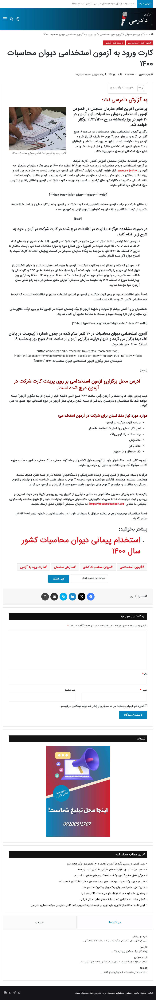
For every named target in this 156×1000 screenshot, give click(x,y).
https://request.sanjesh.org (106, 504)
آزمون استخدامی (131, 567)
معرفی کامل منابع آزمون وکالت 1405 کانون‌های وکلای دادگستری (102, 4)
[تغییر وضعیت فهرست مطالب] (139, 88)
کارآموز (143, 947)
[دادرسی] (135, 18)
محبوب (39, 922)
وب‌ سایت (70, 690)
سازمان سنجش (64, 567)
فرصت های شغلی (114, 43)
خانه (148, 34)
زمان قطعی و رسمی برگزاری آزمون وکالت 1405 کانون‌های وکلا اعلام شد (106, 864)
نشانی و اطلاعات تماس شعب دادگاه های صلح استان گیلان (112, 899)
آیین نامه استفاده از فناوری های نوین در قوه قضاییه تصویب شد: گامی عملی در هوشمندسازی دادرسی (88, 905)
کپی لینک (58, 579)
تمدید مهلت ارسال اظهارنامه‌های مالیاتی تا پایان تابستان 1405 (111, 870)
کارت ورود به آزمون (32, 567)
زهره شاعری (144, 74)
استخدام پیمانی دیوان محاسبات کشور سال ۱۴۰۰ (81, 545)
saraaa (143, 968)
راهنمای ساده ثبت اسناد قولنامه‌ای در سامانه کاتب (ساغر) (113, 893)
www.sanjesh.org (129, 171)
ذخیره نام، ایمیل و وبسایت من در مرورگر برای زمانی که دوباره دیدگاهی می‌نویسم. (102, 706)
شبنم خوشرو (140, 957)
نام (144, 674)
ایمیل (143, 690)
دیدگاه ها (115, 922)
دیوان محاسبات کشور (97, 567)
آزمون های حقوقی (134, 34)
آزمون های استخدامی (111, 34)
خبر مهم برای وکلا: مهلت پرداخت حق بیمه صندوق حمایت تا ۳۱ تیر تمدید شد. (101, 881)
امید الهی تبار (140, 936)
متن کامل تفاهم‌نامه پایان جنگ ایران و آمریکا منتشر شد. (113, 887)
